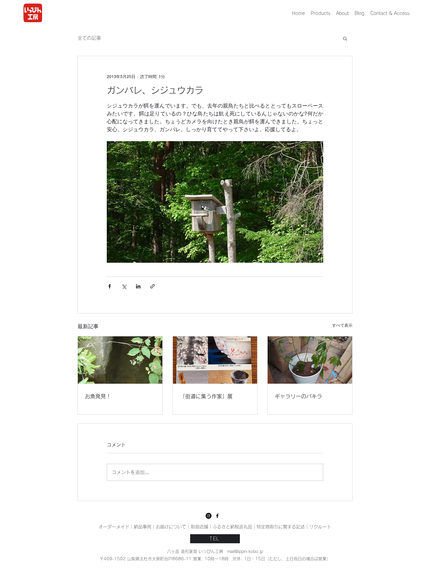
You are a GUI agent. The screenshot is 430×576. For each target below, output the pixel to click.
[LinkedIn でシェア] (138, 286)
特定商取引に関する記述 (281, 527)
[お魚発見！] (120, 360)
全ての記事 (89, 38)
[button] (345, 38)
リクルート (320, 527)
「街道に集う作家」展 (206, 396)
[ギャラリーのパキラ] (310, 360)
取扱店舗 (199, 527)
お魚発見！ (98, 396)
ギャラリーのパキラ (298, 396)
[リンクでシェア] (152, 286)
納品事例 (142, 527)
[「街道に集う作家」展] (215, 360)
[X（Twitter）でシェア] (124, 286)
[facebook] (208, 516)
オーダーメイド (114, 527)
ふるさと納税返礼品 (232, 527)
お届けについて (171, 527)
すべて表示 (342, 325)
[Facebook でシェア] (109, 286)
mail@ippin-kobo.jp (245, 551)
